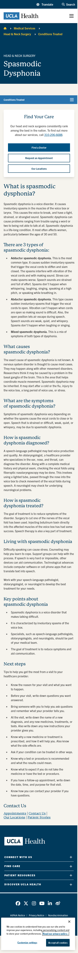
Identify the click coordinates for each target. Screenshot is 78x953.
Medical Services (24, 28)
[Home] (5, 28)
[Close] (69, 922)
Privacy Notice (36, 915)
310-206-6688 (53, 134)
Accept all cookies (57, 942)
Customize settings (27, 942)
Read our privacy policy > (56, 933)
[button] (44, 4)
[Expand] (71, 857)
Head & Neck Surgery (17, 34)
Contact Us (37, 813)
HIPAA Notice (17, 915)
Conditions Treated (50, 34)
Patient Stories (39, 817)
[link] (18, 903)
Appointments (15, 813)
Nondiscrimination (58, 915)
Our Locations (14, 817)
